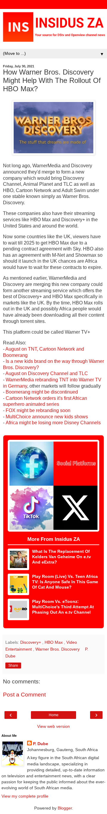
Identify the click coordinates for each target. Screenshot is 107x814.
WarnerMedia (20, 379)
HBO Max (54, 642)
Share (13, 665)
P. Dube (40, 743)
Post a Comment (24, 694)
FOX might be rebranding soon (38, 410)
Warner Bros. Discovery (58, 649)
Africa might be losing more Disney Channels (53, 422)
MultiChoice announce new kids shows (47, 416)
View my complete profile (24, 796)
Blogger (65, 808)
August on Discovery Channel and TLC (46, 373)
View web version (53, 726)
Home (54, 715)
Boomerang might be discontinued (42, 391)
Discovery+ (31, 642)
